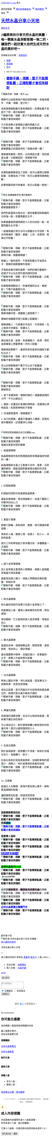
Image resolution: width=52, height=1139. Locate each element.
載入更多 (5, 978)
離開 (15, 1134)
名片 (8, 67)
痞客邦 (26, 957)
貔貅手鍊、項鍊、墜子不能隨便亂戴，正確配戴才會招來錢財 (27, 83)
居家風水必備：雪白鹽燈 (13, 1092)
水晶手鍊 (22, 968)
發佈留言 (5, 994)
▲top (3, 972)
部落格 (9, 64)
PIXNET (13, 1099)
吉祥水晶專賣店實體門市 (14, 907)
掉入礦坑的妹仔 (8, 942)
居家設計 (23, 55)
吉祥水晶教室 (7, 1052)
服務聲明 (29, 1102)
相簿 (8, 60)
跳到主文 (5, 28)
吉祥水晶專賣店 (8, 1046)
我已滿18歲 (6, 1134)
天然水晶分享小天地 (20, 20)
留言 (32, 957)
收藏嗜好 (22, 965)
